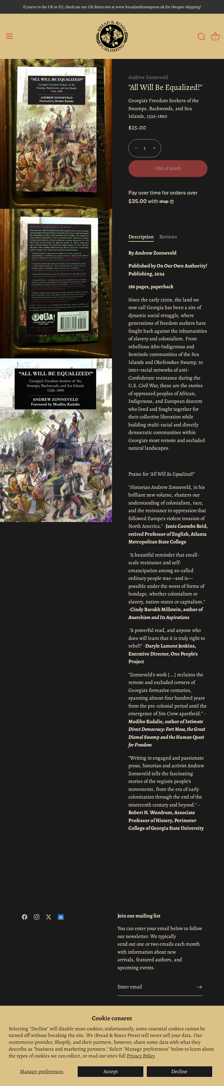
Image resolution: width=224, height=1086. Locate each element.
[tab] (143, 237)
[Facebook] (24, 916)
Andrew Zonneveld (148, 77)
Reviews (168, 236)
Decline (179, 1071)
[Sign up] (199, 987)
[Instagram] (36, 916)
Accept (111, 1071)
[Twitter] (48, 916)
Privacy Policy (141, 1055)
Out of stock (168, 168)
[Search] (202, 37)
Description (141, 236)
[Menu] (10, 36)
